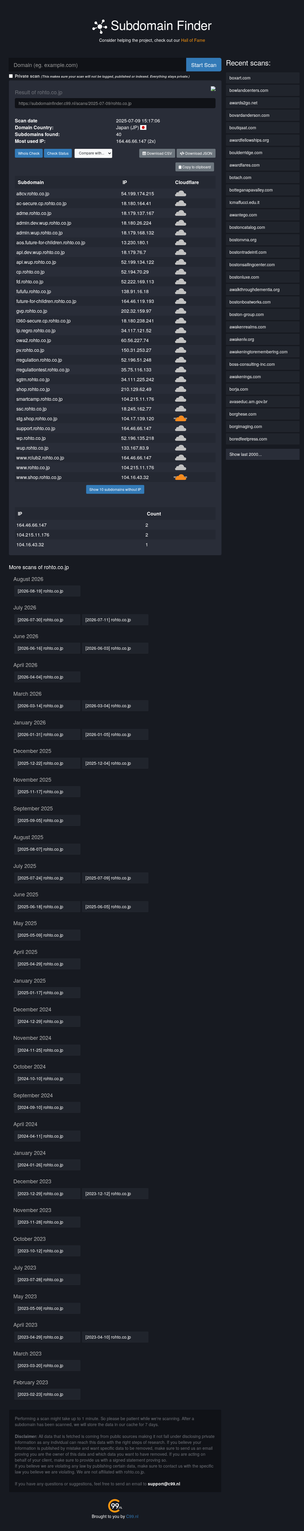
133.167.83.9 (135, 447)
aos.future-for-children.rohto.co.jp (50, 242)
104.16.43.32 (135, 477)
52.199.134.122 (137, 261)
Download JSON (198, 153)
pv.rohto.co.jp (30, 350)
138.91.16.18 (135, 291)
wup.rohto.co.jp (32, 447)
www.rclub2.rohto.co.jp (40, 457)
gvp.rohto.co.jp (31, 310)
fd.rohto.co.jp (29, 281)
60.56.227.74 (135, 340)
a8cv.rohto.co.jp (32, 193)
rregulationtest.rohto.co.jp (42, 369)
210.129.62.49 (136, 389)
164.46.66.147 (136, 428)
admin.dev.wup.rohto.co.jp (43, 222)
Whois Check (28, 153)
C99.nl (132, 1516)
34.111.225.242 (137, 379)
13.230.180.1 (135, 242)
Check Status (58, 153)
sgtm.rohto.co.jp (33, 379)
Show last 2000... (245, 454)
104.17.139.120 (137, 418)
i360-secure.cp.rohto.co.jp (43, 320)
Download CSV (159, 153)
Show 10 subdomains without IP (115, 489)
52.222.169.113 (137, 281)
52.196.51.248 (136, 359)
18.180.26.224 (136, 222)
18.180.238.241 (137, 320)
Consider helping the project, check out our (152, 40)
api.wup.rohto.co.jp (36, 261)
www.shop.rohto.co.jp (38, 477)
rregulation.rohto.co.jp (39, 359)
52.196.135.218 (137, 438)
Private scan (102, 76)
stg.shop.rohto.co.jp (36, 418)
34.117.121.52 (136, 330)
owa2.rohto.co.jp (33, 340)
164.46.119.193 (137, 301)
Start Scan (203, 64)
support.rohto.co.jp (35, 428)
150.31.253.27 (136, 350)
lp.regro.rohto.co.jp (36, 330)
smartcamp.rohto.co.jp (39, 398)
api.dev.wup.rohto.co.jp (40, 252)
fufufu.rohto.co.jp (33, 291)
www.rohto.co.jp (33, 467)
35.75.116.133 (136, 369)
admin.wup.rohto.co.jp (39, 232)
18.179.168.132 (137, 232)
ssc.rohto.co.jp (31, 408)
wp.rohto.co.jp (31, 438)
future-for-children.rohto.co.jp (46, 301)
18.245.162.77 (136, 408)
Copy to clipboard (196, 166)
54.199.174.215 (137, 193)
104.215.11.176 (137, 398)
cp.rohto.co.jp (30, 271)
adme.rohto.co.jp (33, 213)
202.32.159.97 (136, 310)
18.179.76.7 (133, 252)
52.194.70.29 (135, 271)
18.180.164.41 (136, 203)
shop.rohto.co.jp (33, 389)
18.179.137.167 (137, 213)
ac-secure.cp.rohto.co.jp (41, 203)
